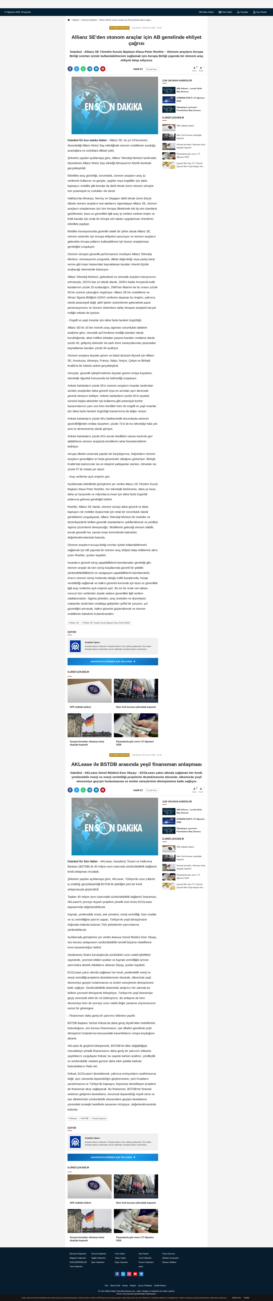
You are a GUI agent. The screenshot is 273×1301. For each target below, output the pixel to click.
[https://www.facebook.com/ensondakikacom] (117, 1274)
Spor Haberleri (97, 1262)
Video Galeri (208, 12)
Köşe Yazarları (121, 1262)
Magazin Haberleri (78, 1258)
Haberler (75, 20)
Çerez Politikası (145, 1286)
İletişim (133, 1286)
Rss (106, 1286)
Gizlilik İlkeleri (160, 1286)
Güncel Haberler (98, 1254)
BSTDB (105, 884)
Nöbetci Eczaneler (170, 1258)
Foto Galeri (226, 12)
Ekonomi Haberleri (89, 20)
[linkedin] (96, 68)
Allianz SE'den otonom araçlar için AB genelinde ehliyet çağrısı (125, 20)
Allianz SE (132, 484)
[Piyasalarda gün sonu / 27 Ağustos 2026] (136, 725)
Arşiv (141, 1266)
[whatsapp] (83, 68)
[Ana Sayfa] (69, 20)
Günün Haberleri (146, 1262)
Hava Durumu (168, 1254)
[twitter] (76, 68)
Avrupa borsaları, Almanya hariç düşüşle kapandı (87, 743)
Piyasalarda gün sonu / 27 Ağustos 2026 (135, 743)
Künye (125, 1286)
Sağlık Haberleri (98, 1258)
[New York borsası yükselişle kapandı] (136, 691)
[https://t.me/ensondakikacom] (141, 1274)
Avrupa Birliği (98, 544)
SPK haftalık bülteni (80, 707)
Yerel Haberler (76, 1266)
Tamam (246, 1298)
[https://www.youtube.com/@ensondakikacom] (135, 1274)
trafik (151, 282)
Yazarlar (244, 12)
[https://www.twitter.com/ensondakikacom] (123, 1274)
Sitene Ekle (115, 1286)
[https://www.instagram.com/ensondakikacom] (129, 1274)
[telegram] (89, 68)
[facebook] (70, 68)
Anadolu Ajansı (92, 642)
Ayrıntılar (236, 1298)
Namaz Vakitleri (169, 1262)
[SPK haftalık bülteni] (90, 691)
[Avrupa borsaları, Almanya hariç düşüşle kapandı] (90, 725)
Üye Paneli (261, 12)
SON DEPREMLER (78, 1262)
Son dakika (91, 140)
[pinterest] (102, 68)
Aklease (116, 937)
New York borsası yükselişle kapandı (136, 707)
